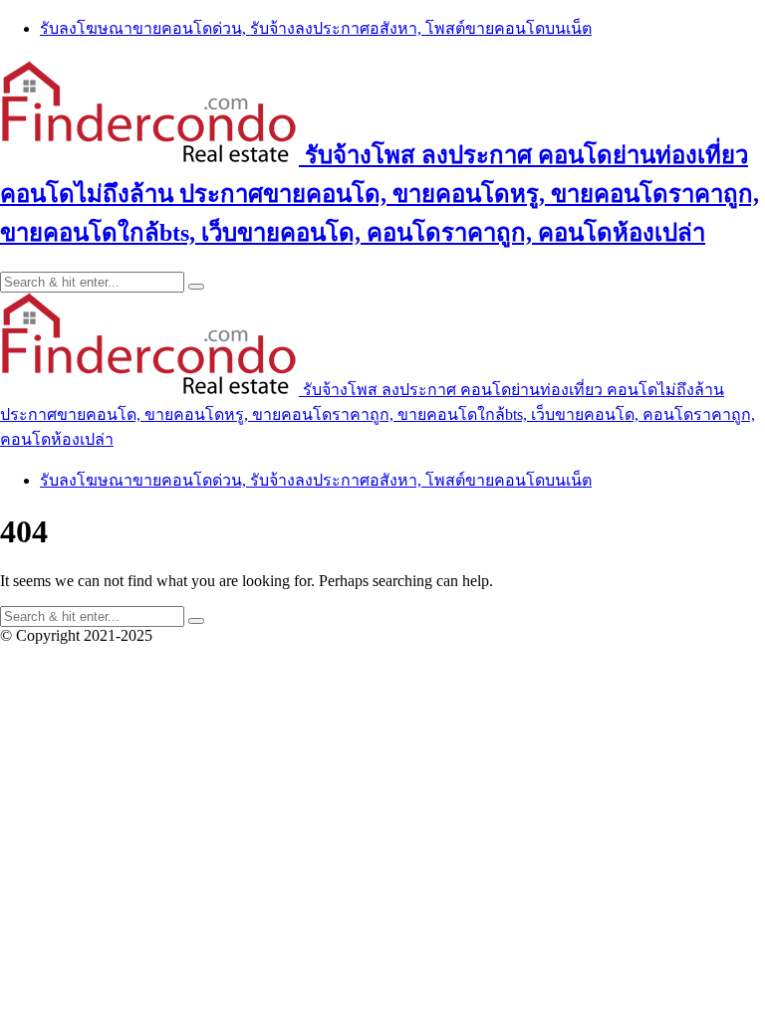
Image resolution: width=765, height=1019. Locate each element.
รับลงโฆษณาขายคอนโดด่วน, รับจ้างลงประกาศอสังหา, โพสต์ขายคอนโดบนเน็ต (316, 28)
